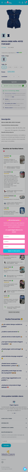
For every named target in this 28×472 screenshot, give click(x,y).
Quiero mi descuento (14, 251)
